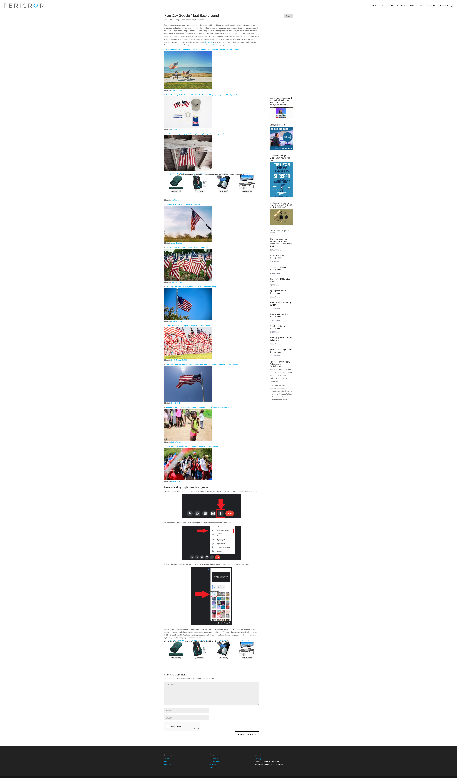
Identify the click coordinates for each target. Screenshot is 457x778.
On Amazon (176, 191)
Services (401, 6)
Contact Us (443, 6)
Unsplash (208, 42)
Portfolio (430, 6)
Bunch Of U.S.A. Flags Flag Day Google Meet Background (188, 326)
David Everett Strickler (179, 360)
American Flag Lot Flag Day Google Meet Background (187, 247)
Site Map (258, 759)
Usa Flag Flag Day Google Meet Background (183, 204)
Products (415, 6)
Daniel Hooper (176, 321)
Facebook (213, 764)
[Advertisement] (149, 57)
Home (375, 6)
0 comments (199, 20)
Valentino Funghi (177, 282)
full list (215, 45)
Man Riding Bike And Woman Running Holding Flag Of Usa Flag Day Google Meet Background (202, 49)
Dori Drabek (175, 403)
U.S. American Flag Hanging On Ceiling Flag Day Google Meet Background (195, 134)
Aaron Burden (176, 243)
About (383, 6)
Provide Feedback (216, 761)
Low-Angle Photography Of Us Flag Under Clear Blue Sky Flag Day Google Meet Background (202, 364)
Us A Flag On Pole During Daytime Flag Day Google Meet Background (193, 287)
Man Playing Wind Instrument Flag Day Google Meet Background (192, 447)
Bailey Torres (176, 442)
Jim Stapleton (176, 200)
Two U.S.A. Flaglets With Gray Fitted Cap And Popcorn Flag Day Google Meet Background (201, 95)
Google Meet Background (184, 20)
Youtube (212, 767)
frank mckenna (176, 90)
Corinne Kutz (176, 129)
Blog (392, 6)
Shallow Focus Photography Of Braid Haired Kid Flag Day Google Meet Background (199, 407)
